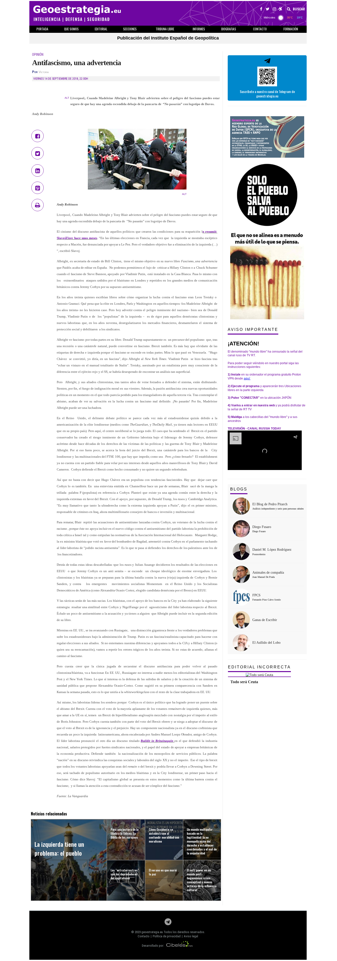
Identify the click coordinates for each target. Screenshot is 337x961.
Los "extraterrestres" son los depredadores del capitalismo (125, 874)
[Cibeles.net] (179, 945)
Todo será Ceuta (244, 682)
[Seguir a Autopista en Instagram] (274, 9)
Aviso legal (191, 936)
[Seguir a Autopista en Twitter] (267, 9)
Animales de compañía (268, 572)
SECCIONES (130, 28)
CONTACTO (260, 28)
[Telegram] (168, 923)
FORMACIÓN (290, 28)
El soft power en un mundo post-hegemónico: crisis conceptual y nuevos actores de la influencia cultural (201, 880)
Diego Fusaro (261, 527)
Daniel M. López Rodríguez (271, 549)
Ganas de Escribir (264, 620)
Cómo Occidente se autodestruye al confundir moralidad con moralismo (164, 835)
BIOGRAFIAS (228, 28)
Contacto (144, 936)
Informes (199, 28)
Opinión (37, 55)
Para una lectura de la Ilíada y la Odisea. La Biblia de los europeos (124, 833)
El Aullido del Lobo (266, 642)
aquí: (247, 378)
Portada (42, 28)
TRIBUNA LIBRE (165, 28)
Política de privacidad (167, 936)
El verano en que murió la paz (163, 872)
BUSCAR (298, 9)
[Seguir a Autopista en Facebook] (261, 9)
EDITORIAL (101, 28)
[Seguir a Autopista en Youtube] (280, 9)
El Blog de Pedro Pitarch (269, 504)
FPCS (256, 595)
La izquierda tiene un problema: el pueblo (59, 848)
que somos (71, 28)
